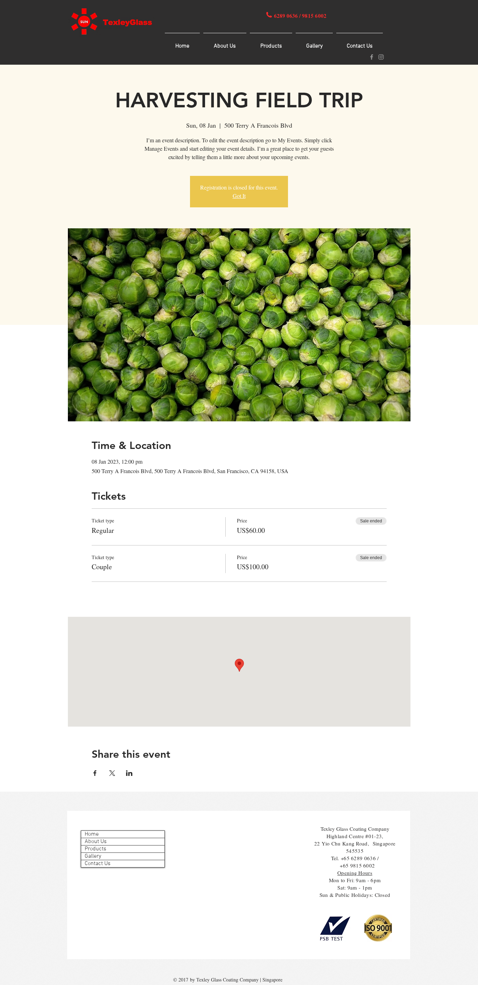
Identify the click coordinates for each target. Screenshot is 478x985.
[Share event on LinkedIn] (129, 773)
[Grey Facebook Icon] (371, 56)
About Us (96, 841)
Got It (239, 195)
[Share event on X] (112, 773)
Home (92, 834)
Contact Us (98, 863)
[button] (271, 43)
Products (95, 848)
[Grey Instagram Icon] (381, 56)
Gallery (93, 856)
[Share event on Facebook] (95, 773)
